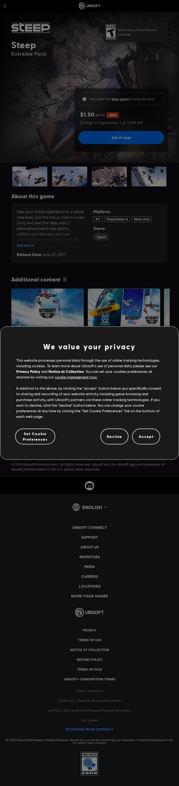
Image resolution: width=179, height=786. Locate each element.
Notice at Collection (66, 371)
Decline (114, 436)
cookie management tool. (76, 377)
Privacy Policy (28, 371)
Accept (146, 436)
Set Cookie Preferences (35, 436)
